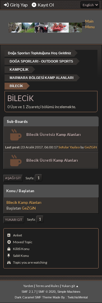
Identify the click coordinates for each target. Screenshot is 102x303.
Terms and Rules (47, 286)
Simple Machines (68, 291)
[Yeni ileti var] (15, 135)
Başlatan (26, 191)
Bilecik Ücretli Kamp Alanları (52, 160)
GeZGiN (90, 147)
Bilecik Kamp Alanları (24, 202)
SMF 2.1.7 (29, 291)
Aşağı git (13, 178)
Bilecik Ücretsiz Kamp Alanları (53, 134)
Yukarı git (13, 219)
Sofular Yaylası (69, 147)
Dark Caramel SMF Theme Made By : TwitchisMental (51, 297)
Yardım (28, 286)
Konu (11, 191)
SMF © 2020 (47, 291)
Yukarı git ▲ (70, 286)
